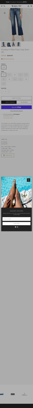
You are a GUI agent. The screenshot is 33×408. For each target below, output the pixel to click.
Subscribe (16, 223)
